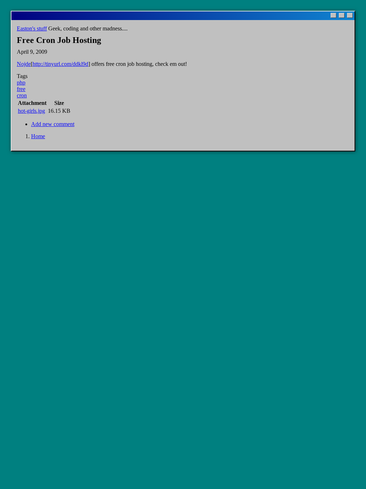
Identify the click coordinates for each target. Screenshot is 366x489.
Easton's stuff (32, 28)
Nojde (24, 64)
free (21, 89)
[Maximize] (342, 15)
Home (38, 136)
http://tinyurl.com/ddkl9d (60, 64)
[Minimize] (333, 15)
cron (22, 95)
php (21, 82)
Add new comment (52, 124)
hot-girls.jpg (31, 111)
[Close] (350, 15)
